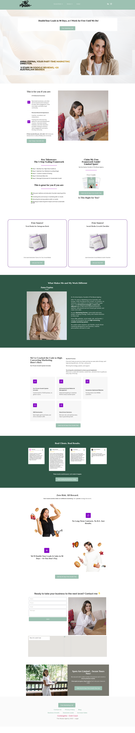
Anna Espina (47, 287)
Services (69, 4)
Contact (78, 4)
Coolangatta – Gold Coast (67, 716)
